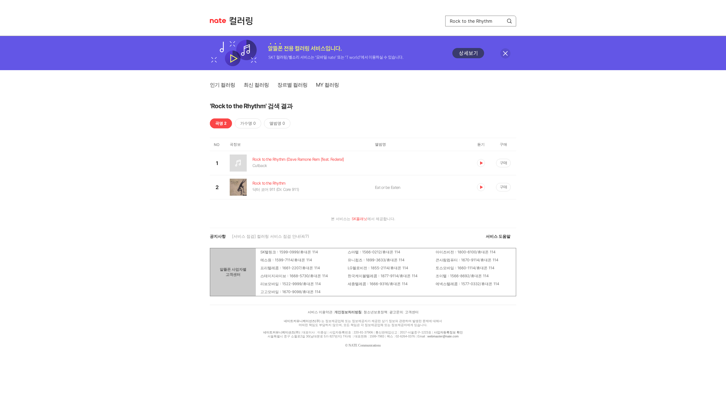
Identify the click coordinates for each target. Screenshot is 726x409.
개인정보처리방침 (348, 312)
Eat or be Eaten (387, 187)
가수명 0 (248, 123)
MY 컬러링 (327, 85)
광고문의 (396, 312)
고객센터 (412, 312)
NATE (218, 20)
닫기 (505, 53)
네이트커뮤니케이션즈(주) (302, 321)
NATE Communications (365, 345)
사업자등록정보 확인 (448, 332)
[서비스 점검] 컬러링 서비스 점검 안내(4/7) (270, 236)
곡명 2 (221, 123)
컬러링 (243, 21)
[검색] (509, 21)
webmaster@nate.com (443, 336)
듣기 (481, 163)
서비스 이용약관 (320, 312)
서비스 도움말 (498, 236)
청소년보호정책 (375, 312)
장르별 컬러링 (292, 85)
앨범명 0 (277, 123)
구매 (503, 162)
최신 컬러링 (256, 85)
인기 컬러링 (222, 85)
